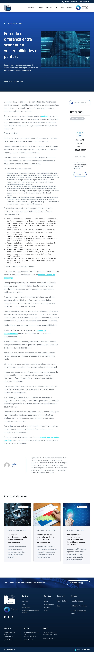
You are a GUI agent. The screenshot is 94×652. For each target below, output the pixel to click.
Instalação (25, 601)
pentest (44, 116)
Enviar (79, 174)
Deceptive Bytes (49, 604)
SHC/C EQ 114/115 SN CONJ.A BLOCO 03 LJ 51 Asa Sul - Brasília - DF (50, 635)
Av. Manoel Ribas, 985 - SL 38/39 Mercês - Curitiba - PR (31, 634)
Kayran (46, 601)
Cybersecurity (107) (77, 119)
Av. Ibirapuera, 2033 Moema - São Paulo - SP (9, 634)
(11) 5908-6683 (8, 639)
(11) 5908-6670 (28, 639)
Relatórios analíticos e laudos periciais (30, 611)
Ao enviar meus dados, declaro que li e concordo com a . (80, 165)
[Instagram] (8, 617)
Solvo (46, 610)
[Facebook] (5, 617)
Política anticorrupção (77, 583)
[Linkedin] (12, 617)
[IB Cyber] (8, 8)
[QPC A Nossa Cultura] (82, 7)
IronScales (47, 607)
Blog (58, 606)
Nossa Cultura (62, 601)
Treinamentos (26, 607)
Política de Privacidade (79, 606)
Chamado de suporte (70, 1)
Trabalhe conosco (77, 601)
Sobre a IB (61, 596)
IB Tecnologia (84, 1)
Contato (74, 596)
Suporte (24, 604)
